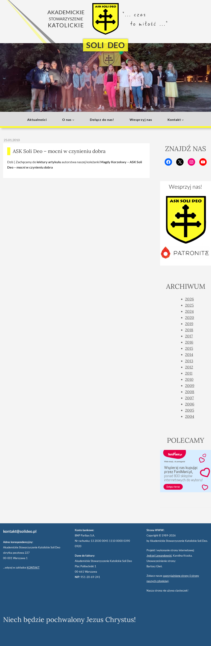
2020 (189, 317)
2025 (189, 305)
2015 (189, 348)
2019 (189, 323)
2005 (189, 410)
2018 (189, 329)
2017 (189, 336)
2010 (189, 379)
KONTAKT (33, 567)
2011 (188, 373)
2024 (189, 311)
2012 (189, 367)
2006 (189, 404)
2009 (189, 385)
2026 (189, 299)
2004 (189, 416)
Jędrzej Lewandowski (159, 555)
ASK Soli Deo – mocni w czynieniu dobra (59, 151)
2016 (189, 342)
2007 (189, 397)
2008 (189, 391)
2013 (189, 360)
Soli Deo (105, 45)
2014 (189, 354)
